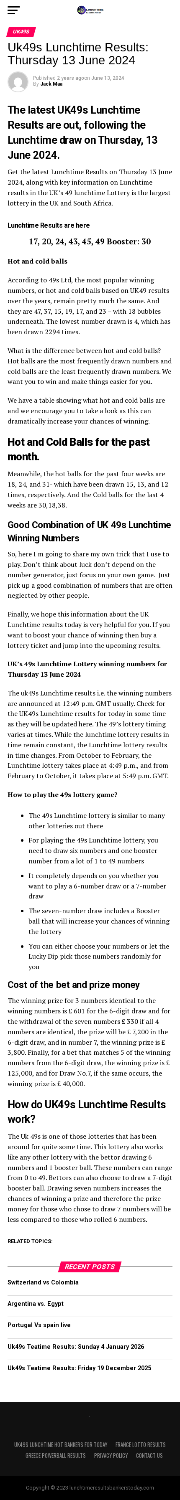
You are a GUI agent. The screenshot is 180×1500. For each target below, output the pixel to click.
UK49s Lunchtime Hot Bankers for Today (60, 1445)
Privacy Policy (111, 1455)
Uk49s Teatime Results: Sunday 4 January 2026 (76, 1346)
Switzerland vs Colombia (43, 1282)
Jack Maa (51, 84)
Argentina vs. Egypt (36, 1303)
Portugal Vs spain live (39, 1325)
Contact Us (149, 1455)
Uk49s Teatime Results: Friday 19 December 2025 (79, 1368)
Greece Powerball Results (56, 1455)
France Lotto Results (141, 1445)
